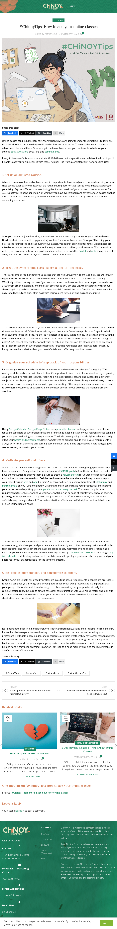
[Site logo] (53, 6)
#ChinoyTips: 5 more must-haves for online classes (40, 792)
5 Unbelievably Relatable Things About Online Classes (87, 750)
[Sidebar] (3, 282)
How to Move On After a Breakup (29, 754)
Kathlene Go (51, 33)
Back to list (58, 690)
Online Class (32, 673)
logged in (19, 810)
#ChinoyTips (12, 673)
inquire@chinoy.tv (11, 878)
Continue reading (30, 776)
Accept (106, 923)
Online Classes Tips (77, 673)
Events (44, 858)
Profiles (45, 834)
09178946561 (9, 912)
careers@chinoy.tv (11, 895)
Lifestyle (58, 20)
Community (82, 743)
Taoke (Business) (46, 852)
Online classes (53, 673)
